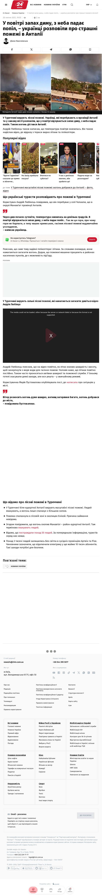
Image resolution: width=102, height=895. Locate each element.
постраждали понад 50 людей (35, 532)
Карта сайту (72, 701)
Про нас (7, 685)
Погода (11, 743)
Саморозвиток (76, 771)
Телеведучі (8, 701)
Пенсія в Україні (14, 775)
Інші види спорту (46, 800)
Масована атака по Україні (50, 740)
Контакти (71, 685)
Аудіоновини (13, 740)
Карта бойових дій (46, 730)
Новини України (52, 5)
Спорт (42, 783)
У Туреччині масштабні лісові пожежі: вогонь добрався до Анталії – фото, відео (48, 189)
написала (72, 382)
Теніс (41, 794)
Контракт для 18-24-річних (81, 736)
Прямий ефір (13, 733)
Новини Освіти (77, 755)
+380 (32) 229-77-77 (21, 855)
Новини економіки (17, 755)
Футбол (42, 790)
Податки (11, 772)
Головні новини (14, 726)
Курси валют (13, 762)
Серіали (42, 772)
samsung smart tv (56, 868)
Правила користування (12, 709)
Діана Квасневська (19, 41)
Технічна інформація (44, 707)
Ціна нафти (12, 758)
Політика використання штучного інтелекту (49, 690)
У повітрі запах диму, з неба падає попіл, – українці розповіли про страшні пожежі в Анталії (62, 13)
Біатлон (42, 797)
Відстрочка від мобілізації (80, 740)
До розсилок (86, 815)
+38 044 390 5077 (60, 662)
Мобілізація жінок (77, 733)
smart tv (41, 868)
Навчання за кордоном (79, 775)
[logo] (20, 4)
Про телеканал (9, 697)
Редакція (7, 689)
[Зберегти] (90, 49)
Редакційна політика (12, 693)
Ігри (64, 5)
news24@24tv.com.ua (14, 662)
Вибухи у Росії (44, 743)
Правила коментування (45, 703)
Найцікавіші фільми (47, 758)
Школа (72, 764)
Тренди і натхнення (16, 794)
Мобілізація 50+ (76, 730)
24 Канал (6, 13)
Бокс (41, 787)
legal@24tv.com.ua (36, 857)
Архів (70, 697)
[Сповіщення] (97, 4)
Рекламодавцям (10, 705)
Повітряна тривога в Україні (50, 736)
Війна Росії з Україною (50, 723)
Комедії (42, 768)
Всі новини (35, 5)
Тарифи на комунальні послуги (20, 768)
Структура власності (76, 693)
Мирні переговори (46, 733)
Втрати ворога (45, 747)
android (13, 868)
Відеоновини (13, 736)
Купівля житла (14, 790)
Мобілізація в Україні (80, 723)
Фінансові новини (15, 765)
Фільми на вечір (45, 765)
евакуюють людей (28, 527)
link (54, 672)
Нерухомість (14, 783)
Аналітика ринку (14, 787)
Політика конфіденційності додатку (49, 695)
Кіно (41, 755)
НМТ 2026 (73, 768)
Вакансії (71, 689)
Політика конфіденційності (46, 685)
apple (27, 868)
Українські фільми (46, 762)
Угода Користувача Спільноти (47, 699)
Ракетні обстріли (46, 726)
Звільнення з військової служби (83, 726)
